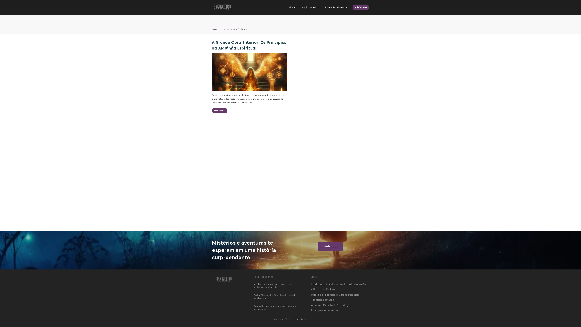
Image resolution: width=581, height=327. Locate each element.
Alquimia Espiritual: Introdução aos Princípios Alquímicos (333, 308)
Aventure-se (246, 102)
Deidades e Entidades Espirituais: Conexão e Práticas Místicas (338, 287)
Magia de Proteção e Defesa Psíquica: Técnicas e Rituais (335, 297)
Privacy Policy (300, 319)
